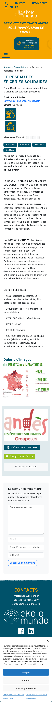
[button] (47, 640)
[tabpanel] (26, 380)
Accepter (26, 672)
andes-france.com (27, 466)
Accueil (7, 67)
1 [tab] (26, 399)
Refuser (26, 680)
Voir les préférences (26, 688)
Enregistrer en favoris (21, 456)
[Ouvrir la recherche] (6, 3)
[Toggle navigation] (6, 55)
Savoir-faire (20, 67)
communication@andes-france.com (21, 101)
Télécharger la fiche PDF (24, 447)
